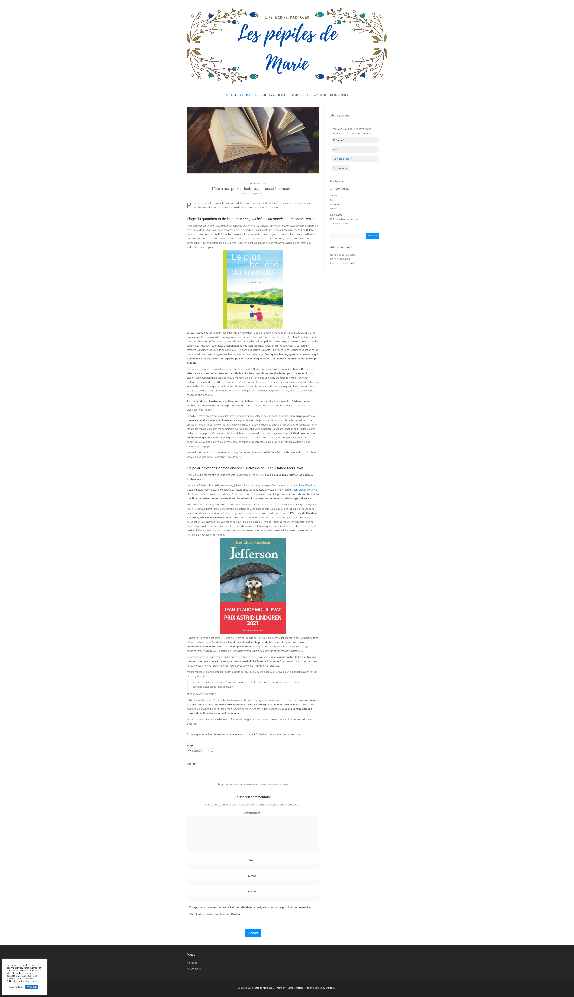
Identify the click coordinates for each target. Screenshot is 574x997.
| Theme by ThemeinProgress (288, 988)
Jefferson (262, 785)
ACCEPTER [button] (32, 987)
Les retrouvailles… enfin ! (343, 263)
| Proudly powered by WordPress (320, 988)
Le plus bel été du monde (287, 230)
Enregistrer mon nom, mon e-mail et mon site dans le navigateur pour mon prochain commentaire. (250, 907)
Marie (261, 194)
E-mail (252, 875)
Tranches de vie (300, 95)
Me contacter (339, 95)
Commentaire (253, 812)
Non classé (336, 215)
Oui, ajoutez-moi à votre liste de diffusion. (214, 914)
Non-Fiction (335, 204)
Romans (266, 183)
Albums (240, 183)
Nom (253, 860)
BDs (331, 200)
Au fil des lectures (238, 95)
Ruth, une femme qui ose (270, 95)
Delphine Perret (231, 785)
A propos (320, 95)
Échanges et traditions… (343, 254)
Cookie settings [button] (15, 987)
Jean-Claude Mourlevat (248, 785)
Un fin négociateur (340, 258)
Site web (253, 891)
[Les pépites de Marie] (287, 45)
